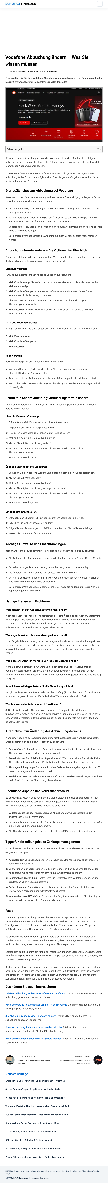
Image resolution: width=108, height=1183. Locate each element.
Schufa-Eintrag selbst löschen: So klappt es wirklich (31, 1131)
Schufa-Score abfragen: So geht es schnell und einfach (32, 1089)
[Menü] (100, 4)
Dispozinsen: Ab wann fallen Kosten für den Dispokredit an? (35, 1097)
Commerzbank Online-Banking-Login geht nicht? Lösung (33, 1123)
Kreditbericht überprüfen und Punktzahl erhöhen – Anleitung (35, 1080)
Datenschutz (34, 1178)
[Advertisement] (54, 27)
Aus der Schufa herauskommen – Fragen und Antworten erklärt (36, 1114)
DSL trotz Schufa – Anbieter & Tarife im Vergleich (29, 1140)
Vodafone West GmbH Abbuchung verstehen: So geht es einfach (37, 1106)
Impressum (44, 1178)
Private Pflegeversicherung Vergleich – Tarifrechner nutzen (34, 1157)
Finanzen (11, 71)
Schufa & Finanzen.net (19, 1178)
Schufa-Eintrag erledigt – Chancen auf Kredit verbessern (33, 1148)
